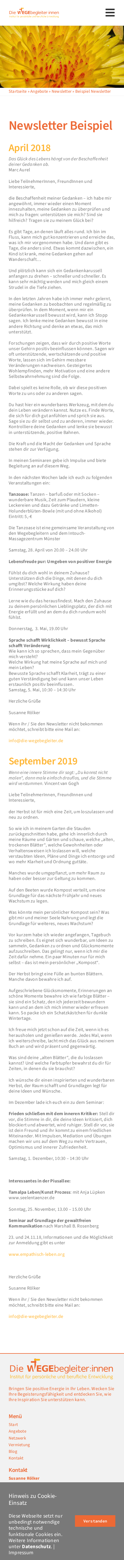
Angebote (39, 91)
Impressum (21, 1552)
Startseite (18, 91)
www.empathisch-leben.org (37, 1254)
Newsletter (62, 91)
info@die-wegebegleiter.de (36, 741)
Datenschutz (36, 1546)
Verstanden (95, 1521)
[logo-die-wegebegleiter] (34, 9)
